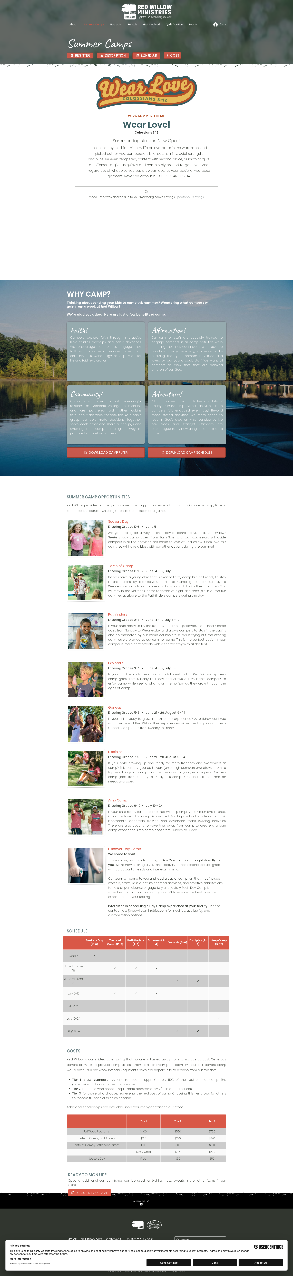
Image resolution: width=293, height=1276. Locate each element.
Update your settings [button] (190, 197)
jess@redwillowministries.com (144, 910)
